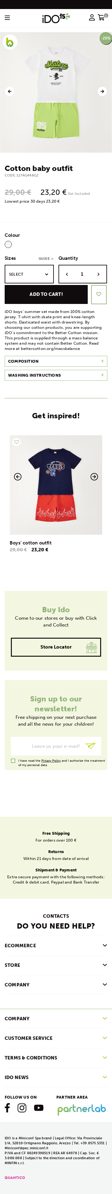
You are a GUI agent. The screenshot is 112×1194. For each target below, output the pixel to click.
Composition (23, 361)
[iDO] (56, 18)
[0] (101, 19)
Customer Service (29, 1038)
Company (17, 1019)
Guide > (46, 259)
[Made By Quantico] (15, 1177)
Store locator (56, 647)
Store (12, 965)
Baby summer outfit (56, 543)
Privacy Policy (51, 761)
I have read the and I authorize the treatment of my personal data (61, 761)
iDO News (17, 1077)
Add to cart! (46, 294)
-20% (106, 38)
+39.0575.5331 (93, 1143)
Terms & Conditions (31, 1058)
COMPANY (17, 985)
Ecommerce (20, 945)
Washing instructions (34, 375)
